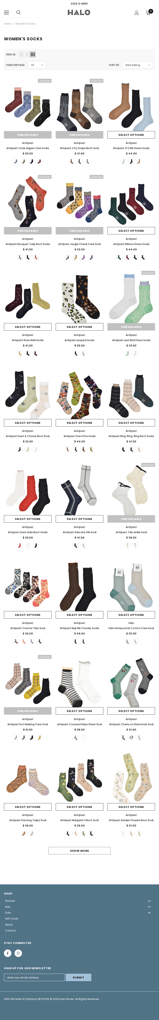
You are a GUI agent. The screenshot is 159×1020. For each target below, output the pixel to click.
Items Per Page (15, 65)
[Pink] (16, 738)
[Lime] (91, 449)
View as (11, 54)
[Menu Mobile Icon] (6, 12)
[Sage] (131, 449)
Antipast (27, 143)
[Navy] (79, 161)
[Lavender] (32, 833)
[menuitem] (79, 901)
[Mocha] (139, 161)
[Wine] (127, 257)
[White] (83, 353)
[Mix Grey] (32, 641)
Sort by (114, 65)
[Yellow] (75, 257)
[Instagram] (18, 953)
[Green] (24, 161)
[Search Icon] (18, 13)
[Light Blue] (123, 161)
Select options (131, 135)
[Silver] (135, 545)
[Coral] (36, 257)
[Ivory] (139, 449)
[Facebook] (7, 953)
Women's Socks (25, 23)
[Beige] (36, 449)
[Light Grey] (83, 545)
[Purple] (83, 257)
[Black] (32, 161)
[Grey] (87, 161)
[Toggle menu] (149, 901)
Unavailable (27, 135)
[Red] (20, 545)
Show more (79, 851)
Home (7, 23)
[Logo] (79, 12)
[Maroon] (39, 161)
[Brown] (72, 161)
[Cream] (20, 353)
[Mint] (127, 353)
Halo (131, 623)
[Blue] (16, 161)
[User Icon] (137, 13)
